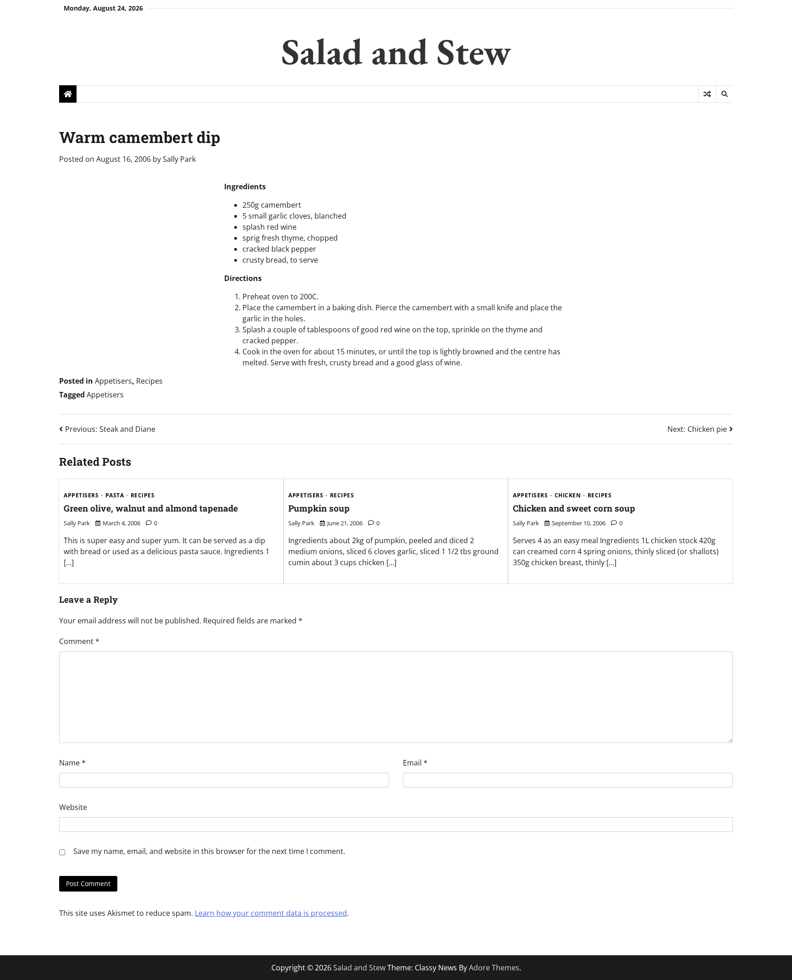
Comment (79, 641)
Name (72, 763)
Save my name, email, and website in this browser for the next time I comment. (209, 851)
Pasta (114, 495)
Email (415, 763)
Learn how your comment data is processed (271, 913)
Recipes (149, 381)
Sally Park (179, 159)
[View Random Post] (706, 94)
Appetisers (113, 381)
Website (73, 807)
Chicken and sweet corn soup (574, 508)
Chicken (568, 495)
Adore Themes (494, 968)
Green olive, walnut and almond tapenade (151, 508)
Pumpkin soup (319, 508)
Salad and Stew (396, 51)
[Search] (724, 94)
